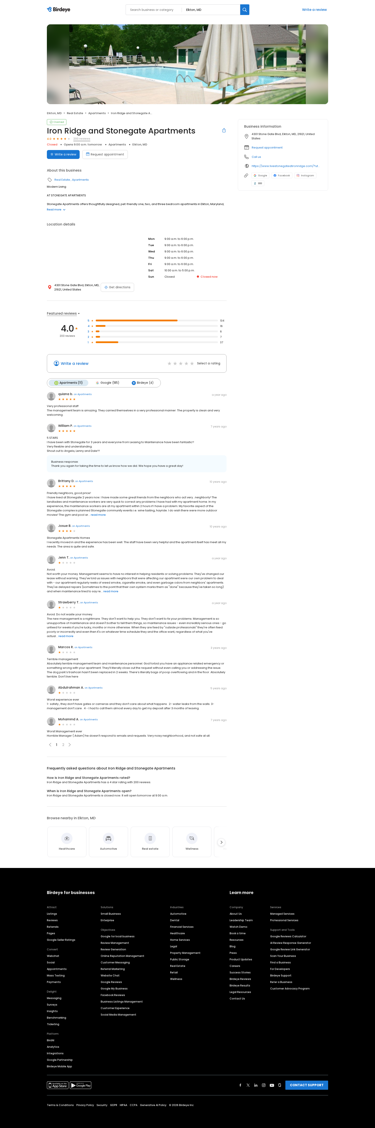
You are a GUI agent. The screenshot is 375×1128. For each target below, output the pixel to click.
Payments (54, 982)
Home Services (180, 940)
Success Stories (240, 972)
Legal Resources (240, 992)
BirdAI (50, 1040)
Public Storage (179, 959)
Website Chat (110, 975)
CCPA (133, 1105)
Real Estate (75, 113)
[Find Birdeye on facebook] (240, 1085)
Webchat (53, 956)
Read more (54, 209)
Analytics (53, 1047)
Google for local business (118, 936)
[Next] (221, 842)
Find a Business (280, 962)
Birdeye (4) (145, 383)
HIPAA (123, 1105)
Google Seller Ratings (61, 940)
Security (102, 1105)
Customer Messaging (115, 962)
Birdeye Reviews (240, 979)
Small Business (111, 914)
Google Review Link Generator (290, 949)
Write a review (314, 9)
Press (233, 953)
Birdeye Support (280, 975)
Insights (52, 1011)
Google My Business (114, 988)
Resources (236, 940)
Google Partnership (60, 1060)
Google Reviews (111, 982)
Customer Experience (115, 1008)
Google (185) (109, 383)
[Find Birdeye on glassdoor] (279, 1085)
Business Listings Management (122, 1001)
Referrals (53, 927)
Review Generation (113, 949)
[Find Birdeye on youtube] (272, 1085)
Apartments (97, 113)
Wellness (176, 979)
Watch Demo (238, 927)
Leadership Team (241, 920)
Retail (174, 972)
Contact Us (237, 998)
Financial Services (182, 927)
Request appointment (107, 154)
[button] (70, 745)
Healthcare (177, 933)
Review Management (115, 943)
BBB (260, 183)
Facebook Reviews (113, 995)
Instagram (307, 175)
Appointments (57, 969)
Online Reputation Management (122, 956)
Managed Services (282, 914)
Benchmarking (56, 1018)
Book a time (238, 933)
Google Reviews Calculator (288, 936)
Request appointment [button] (267, 147)
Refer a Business (281, 982)
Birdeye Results (240, 985)
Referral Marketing (113, 969)
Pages (51, 933)
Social (51, 962)
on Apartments (83, 394)
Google (262, 175)
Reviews (52, 920)
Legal (173, 946)
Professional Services (284, 920)
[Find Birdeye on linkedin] (256, 1085)
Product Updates (241, 959)
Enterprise (107, 920)
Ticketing (53, 1024)
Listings (52, 914)
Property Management (185, 953)
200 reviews (81, 139)
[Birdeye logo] (59, 10)
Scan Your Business (283, 956)
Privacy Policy (85, 1105)
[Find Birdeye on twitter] (248, 1085)
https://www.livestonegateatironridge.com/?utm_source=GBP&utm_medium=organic (287, 166)
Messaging (54, 998)
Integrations (55, 1053)
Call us (256, 157)
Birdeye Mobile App (59, 1066)
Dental (174, 920)
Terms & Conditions (60, 1105)
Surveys (52, 1004)
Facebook (284, 175)
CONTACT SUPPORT (307, 1085)
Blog (232, 946)
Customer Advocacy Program (290, 988)
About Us (236, 914)
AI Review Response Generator (290, 943)
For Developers (280, 969)
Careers (235, 966)
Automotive (178, 914)
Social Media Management (118, 1014)
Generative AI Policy (153, 1105)
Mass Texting (56, 975)
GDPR (113, 1105)
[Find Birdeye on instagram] (263, 1085)
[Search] (244, 9)
